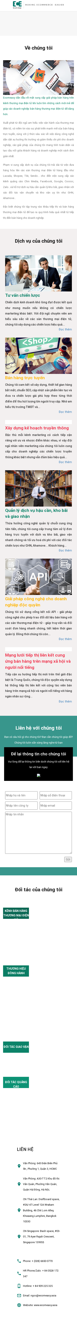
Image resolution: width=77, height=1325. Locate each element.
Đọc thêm (65, 329)
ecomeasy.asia (11, 1320)
